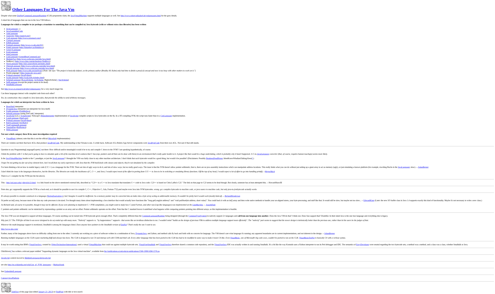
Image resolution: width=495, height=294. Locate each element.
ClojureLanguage (13, 40)
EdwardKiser (369, 200)
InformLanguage (13, 113)
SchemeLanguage (13, 80)
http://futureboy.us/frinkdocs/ (31, 47)
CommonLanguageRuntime (35, 16)
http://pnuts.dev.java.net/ (31, 73)
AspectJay (10, 36)
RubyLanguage (12, 123)
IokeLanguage (12, 54)
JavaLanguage (12, 29)
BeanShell (10, 106)
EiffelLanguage (12, 43)
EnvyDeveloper (362, 244)
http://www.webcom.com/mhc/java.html (33, 59)
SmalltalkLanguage (14, 84)
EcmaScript (25, 116)
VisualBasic (11, 138)
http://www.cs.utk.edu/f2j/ (32, 45)
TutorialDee (11, 127)
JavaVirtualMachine (79, 16)
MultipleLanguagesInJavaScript (38, 258)
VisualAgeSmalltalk (147, 244)
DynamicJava (11, 109)
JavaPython (26, 75)
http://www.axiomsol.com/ (29, 38)
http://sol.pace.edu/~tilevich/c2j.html (21, 183)
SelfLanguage (12, 82)
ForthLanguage (12, 111)
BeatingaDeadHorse (214, 158)
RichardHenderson (232, 196)
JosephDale (211, 205)
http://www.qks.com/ (9, 229)
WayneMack (270, 171)
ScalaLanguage (12, 77)
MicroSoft (52, 138)
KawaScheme (27, 80)
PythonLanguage (13, 75)
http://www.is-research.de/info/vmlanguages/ (23, 89)
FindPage (60, 292)
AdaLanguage (12, 33)
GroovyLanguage (13, 50)
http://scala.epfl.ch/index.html (32, 77)
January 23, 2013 (45, 292)
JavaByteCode (53, 143)
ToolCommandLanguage (16, 125)
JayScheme (38, 80)
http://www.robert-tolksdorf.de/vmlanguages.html (141, 16)
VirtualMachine (95, 244)
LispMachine (197, 205)
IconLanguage (12, 52)
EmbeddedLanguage (13, 271)
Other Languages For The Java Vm (43, 9)
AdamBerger (423, 167)
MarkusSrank (58, 265)
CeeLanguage (12, 38)
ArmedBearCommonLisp (29, 57)
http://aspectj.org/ (23, 36)
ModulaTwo (11, 59)
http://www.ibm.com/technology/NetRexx (33, 61)
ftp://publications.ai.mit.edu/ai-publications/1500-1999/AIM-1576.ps (132, 251)
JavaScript (10, 116)
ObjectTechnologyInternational (64, 244)
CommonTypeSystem (197, 216)
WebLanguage (12, 130)
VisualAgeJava (35, 244)
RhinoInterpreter (47, 116)
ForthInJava (25, 111)
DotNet (20, 16)
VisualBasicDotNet (307, 238)
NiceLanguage (12, 64)
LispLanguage (12, 57)
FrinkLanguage (12, 47)
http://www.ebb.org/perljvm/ (30, 71)
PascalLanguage (12, 68)
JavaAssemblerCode (14, 31)
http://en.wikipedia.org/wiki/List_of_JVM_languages (29, 265)
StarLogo (23, 118)
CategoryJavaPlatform (10, 278)
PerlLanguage (12, 71)
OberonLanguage (13, 66)
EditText (15, 292)
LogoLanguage (12, 118)
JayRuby (23, 123)
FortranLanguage (13, 45)
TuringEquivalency (55, 196)
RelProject (21, 127)
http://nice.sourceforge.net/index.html (34, 64)
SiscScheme (63, 80)
